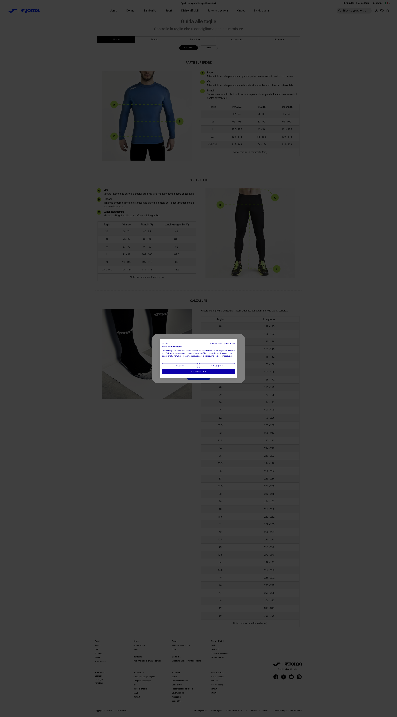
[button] (167, 344)
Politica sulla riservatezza (222, 343)
